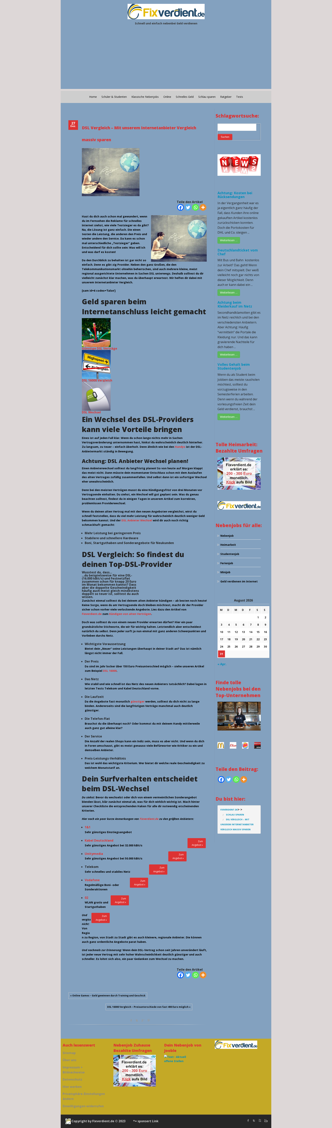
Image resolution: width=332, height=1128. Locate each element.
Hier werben (72, 1087)
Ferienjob (226, 563)
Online (167, 97)
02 (86, 898)
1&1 (87, 827)
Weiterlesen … (228, 240)
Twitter (137, 1020)
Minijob (225, 572)
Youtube (260, 1120)
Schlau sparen (207, 97)
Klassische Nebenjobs (145, 97)
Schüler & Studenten (114, 97)
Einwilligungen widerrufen (83, 1106)
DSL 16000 (110, 671)
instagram (265, 1120)
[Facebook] (180, 207)
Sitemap (69, 1053)
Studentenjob (229, 554)
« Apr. (221, 664)
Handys (180, 447)
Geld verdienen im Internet (239, 581)
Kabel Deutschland (99, 840)
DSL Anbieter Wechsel (136, 520)
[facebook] (248, 1120)
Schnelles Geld (185, 97)
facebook (131, 1020)
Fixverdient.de (92, 614)
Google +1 (143, 1020)
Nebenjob (227, 535)
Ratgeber (226, 97)
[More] (203, 207)
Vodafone (92, 880)
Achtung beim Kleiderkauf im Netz (234, 304)
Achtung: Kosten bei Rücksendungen (234, 195)
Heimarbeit (228, 545)
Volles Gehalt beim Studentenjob (233, 366)
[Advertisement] (166, 62)
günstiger (137, 701)
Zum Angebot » (197, 843)
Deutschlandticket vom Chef (237, 252)
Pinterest (148, 1020)
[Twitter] (188, 207)
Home (93, 97)
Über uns (69, 1060)
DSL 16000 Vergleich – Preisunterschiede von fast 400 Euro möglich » (149, 1007)
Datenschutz (72, 1079)
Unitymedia (94, 854)
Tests (239, 97)
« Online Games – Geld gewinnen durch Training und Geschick (107, 995)
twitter (254, 1120)
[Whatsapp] (195, 207)
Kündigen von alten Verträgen (130, 614)
